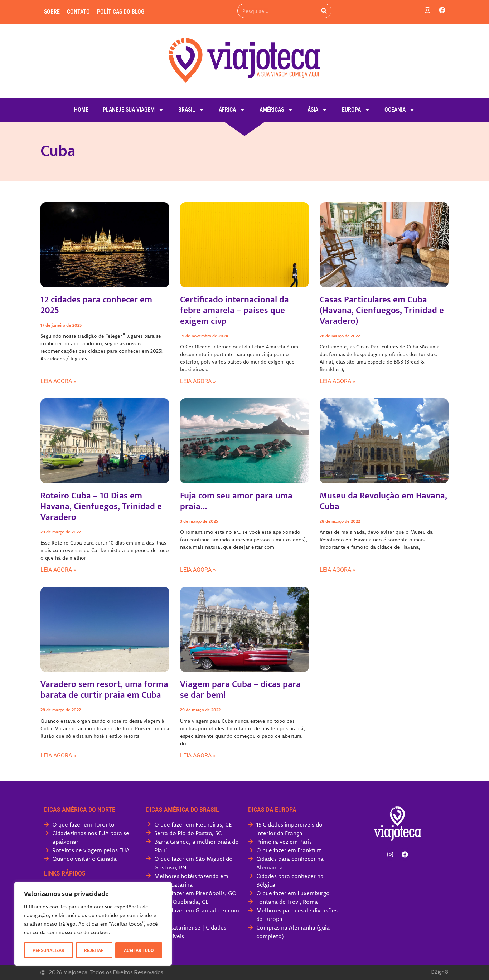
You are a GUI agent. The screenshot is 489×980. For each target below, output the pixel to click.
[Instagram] (427, 10)
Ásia (313, 109)
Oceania (395, 109)
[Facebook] (442, 10)
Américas (272, 109)
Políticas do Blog (120, 11)
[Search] (324, 11)
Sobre (52, 11)
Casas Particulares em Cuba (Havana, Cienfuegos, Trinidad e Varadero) (382, 310)
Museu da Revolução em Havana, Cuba (383, 501)
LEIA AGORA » (58, 381)
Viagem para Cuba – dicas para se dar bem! (240, 689)
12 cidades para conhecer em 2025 (96, 305)
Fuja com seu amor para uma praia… (236, 501)
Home (81, 109)
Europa (351, 109)
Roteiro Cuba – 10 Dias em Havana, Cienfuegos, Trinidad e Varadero (101, 506)
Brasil (186, 109)
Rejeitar (94, 950)
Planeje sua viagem (129, 109)
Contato (78, 11)
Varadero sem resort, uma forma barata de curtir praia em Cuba (104, 689)
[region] (93, 924)
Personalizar (48, 950)
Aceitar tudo (139, 950)
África (227, 109)
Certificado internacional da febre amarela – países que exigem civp (234, 310)
